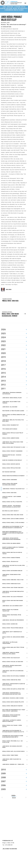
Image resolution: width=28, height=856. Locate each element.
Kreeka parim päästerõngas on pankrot (13, 475)
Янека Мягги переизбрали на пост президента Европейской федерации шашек (12, 533)
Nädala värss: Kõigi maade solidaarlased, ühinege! (9, 484)
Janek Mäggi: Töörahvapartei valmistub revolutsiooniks (13, 684)
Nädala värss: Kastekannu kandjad (12, 570)
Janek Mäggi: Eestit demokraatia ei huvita (12, 632)
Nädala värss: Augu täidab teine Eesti (13, 587)
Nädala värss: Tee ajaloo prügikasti (12, 596)
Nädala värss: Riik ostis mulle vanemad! (13, 675)
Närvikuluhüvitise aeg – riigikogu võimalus (11, 455)
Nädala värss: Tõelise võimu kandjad (12, 627)
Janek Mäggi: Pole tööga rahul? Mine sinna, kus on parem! (12, 442)
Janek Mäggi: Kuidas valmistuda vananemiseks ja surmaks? (11, 715)
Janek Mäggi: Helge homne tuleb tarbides (11, 402)
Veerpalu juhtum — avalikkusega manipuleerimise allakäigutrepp (11, 506)
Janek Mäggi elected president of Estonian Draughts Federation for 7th (13, 731)
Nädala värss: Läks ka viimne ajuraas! (13, 518)
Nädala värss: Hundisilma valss (11, 583)
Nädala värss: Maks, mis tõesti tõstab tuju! (13, 648)
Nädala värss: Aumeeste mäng (10, 438)
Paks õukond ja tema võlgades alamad (13, 410)
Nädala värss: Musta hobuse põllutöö (13, 701)
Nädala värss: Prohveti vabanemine (12, 451)
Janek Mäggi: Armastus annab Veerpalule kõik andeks (10, 653)
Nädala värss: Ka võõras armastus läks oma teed (13, 415)
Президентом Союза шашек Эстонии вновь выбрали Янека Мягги (12, 736)
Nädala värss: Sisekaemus (9, 479)
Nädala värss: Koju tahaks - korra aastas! (12, 726)
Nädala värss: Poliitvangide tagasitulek (10, 610)
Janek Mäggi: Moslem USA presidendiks (13, 620)
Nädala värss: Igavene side (9, 623)
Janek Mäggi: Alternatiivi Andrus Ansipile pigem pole (11, 721)
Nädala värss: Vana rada (9, 492)
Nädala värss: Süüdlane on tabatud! (12, 705)
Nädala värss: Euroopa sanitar (11, 464)
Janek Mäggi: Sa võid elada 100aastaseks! (9, 643)
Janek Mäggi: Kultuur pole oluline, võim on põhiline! (13, 566)
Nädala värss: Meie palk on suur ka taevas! (12, 553)
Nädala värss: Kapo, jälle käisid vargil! (13, 751)
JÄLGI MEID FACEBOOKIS (10, 848)
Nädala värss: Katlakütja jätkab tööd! (13, 688)
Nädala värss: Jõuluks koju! (10, 561)
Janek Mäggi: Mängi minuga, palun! (12, 397)
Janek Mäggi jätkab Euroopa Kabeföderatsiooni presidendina (11, 539)
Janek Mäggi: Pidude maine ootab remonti (11, 575)
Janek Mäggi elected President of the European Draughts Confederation (12, 527)
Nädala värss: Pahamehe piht (10, 425)
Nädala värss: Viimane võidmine (11, 557)
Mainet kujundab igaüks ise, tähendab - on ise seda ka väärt (13, 548)
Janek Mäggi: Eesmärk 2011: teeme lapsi (13, 764)
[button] (2, 797)
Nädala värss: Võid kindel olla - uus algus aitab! (12, 741)
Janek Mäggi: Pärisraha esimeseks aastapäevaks (11, 393)
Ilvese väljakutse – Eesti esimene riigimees (11, 497)
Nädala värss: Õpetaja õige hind (11, 467)
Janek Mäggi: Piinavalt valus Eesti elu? (14, 488)
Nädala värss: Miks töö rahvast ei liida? (13, 447)
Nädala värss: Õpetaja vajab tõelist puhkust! (12, 433)
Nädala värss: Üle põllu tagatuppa (12, 501)
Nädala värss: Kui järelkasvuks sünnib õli (13, 637)
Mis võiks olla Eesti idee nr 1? (10, 510)
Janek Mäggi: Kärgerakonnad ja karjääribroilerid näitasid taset (11, 693)
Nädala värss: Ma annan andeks (11, 543)
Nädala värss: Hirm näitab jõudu (11, 679)
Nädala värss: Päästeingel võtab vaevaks (11, 615)
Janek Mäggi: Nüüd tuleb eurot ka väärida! (11, 760)
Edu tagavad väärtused (8, 471)
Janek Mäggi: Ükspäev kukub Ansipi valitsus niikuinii (12, 666)
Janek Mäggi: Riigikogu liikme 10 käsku (13, 698)
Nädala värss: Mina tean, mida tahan (12, 514)
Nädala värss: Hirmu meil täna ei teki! (13, 579)
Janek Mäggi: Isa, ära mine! (9, 406)
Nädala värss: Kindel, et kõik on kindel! (13, 522)
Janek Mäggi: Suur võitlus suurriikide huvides (12, 671)
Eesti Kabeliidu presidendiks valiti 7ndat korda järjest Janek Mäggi (13, 710)
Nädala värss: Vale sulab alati (11, 657)
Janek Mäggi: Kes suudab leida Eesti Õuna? (12, 747)
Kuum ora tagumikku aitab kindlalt (12, 460)
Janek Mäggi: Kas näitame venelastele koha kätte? (13, 592)
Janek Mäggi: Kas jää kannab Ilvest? (12, 605)
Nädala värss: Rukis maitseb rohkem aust (12, 601)
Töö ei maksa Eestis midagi (9, 428)
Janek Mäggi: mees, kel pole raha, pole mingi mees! (13, 420)
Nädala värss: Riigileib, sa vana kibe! (12, 661)
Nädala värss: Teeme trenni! (10, 755)
